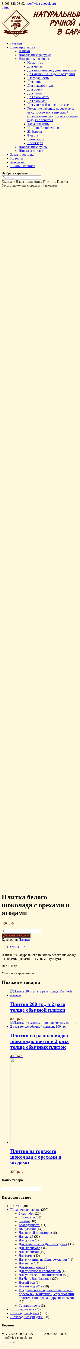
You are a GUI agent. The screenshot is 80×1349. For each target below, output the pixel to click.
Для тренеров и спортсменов (40, 1271)
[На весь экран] (12, 1342)
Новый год (35, 62)
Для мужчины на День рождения (51, 74)
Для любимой (37, 101)
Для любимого (38, 97)
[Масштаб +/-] (16, 1342)
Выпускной (35, 139)
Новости (16, 158)
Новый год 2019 (30, 1286)
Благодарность (38, 78)
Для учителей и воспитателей (49, 104)
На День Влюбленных (43, 127)
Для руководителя (40, 85)
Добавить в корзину (16, 935)
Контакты (17, 162)
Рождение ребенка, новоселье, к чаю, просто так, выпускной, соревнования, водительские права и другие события (52, 114)
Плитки (24, 51)
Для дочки (34, 89)
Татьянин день (38, 124)
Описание (17, 947)
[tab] (44, 947)
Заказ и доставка (22, 154)
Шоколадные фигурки (35, 55)
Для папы (34, 81)
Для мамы (34, 66)
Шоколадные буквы (33, 147)
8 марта (32, 135)
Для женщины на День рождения (51, 70)
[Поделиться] (7, 1342)
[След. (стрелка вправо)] (7, 1346)
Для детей (34, 93)
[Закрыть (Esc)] (3, 1342)
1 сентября (35, 143)
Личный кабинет (22, 166)
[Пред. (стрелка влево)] (3, 1346)
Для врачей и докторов (35, 1232)
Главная (16, 43)
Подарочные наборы (34, 58)
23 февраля (35, 131)
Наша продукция (22, 47)
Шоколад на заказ (31, 150)
